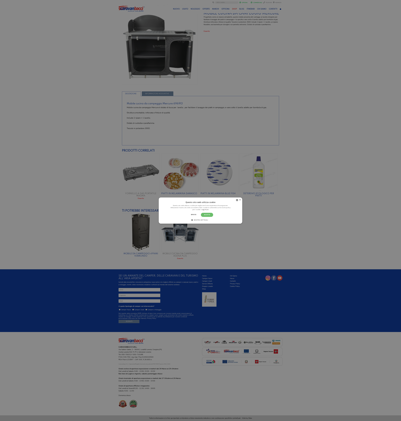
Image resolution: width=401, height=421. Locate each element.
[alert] (200, 210)
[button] (200, 220)
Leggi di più (205, 210)
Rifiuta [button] (193, 215)
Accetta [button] (207, 215)
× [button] (240, 200)
